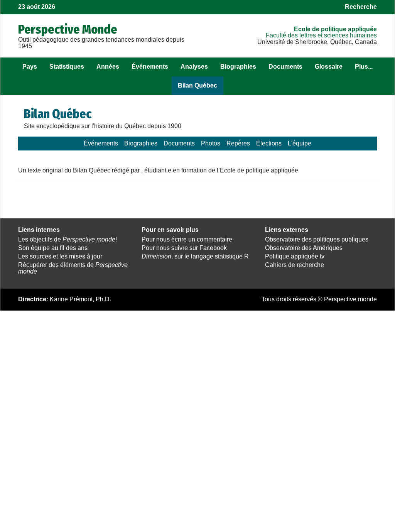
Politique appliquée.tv (294, 256)
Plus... (364, 66)
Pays (29, 66)
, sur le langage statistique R (195, 256)
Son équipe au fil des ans (53, 248)
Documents (285, 66)
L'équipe (299, 143)
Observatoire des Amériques (304, 248)
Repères (238, 143)
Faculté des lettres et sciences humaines (321, 35)
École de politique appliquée (335, 29)
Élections (269, 143)
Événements (150, 66)
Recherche (361, 6)
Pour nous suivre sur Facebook (184, 248)
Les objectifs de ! (67, 239)
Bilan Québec (197, 85)
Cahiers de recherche (294, 265)
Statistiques (66, 66)
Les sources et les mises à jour (60, 256)
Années (107, 66)
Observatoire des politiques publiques (316, 239)
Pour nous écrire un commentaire (187, 239)
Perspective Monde (67, 29)
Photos (210, 143)
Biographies (238, 66)
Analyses (194, 66)
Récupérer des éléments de (73, 268)
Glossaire (329, 66)
